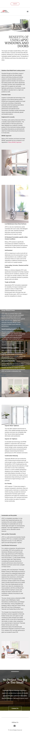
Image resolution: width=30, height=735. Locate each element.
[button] (27, 11)
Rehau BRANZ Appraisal (14, 142)
